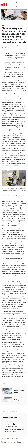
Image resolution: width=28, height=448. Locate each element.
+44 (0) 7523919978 (11, 426)
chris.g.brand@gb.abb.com (13, 424)
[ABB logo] (4, 4)
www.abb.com (16, 339)
